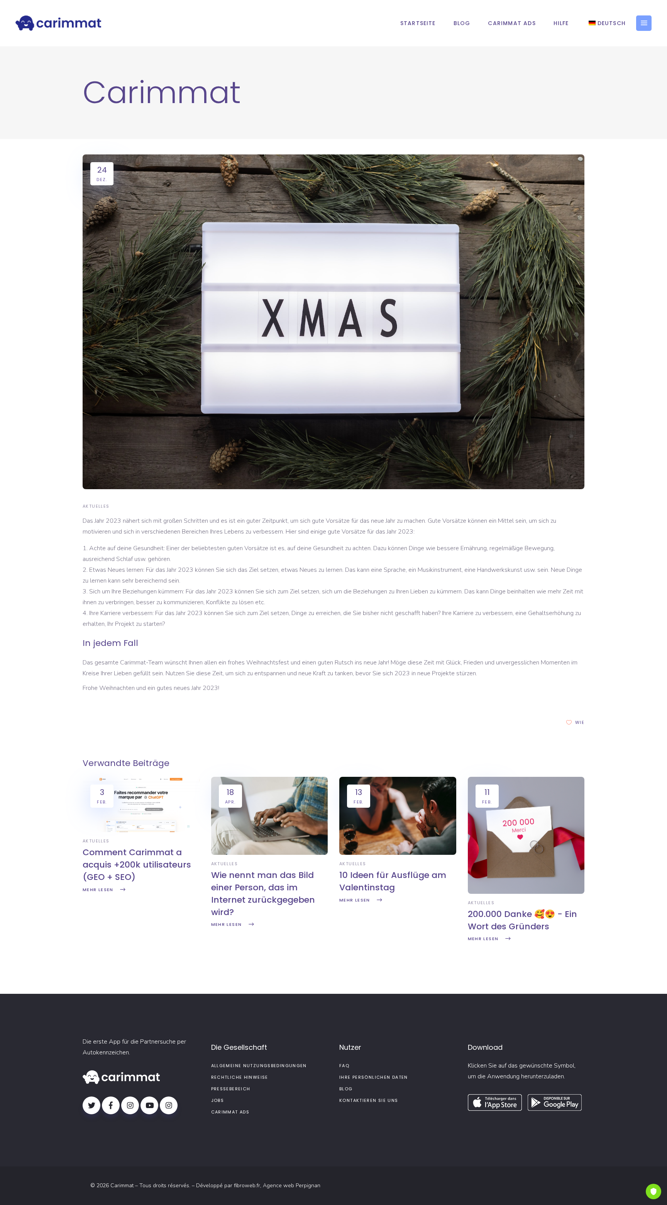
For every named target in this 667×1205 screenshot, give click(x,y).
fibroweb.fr (247, 1185)
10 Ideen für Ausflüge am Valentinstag (392, 881)
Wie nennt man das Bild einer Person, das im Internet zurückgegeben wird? (263, 893)
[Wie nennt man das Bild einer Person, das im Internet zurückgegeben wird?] (269, 853)
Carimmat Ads (230, 1112)
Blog (346, 1089)
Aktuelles (96, 506)
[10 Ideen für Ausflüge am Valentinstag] (397, 853)
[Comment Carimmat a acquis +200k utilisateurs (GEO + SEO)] (141, 830)
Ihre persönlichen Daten (373, 1077)
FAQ (344, 1066)
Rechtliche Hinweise (239, 1077)
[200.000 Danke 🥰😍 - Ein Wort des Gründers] (526, 892)
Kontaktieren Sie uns (368, 1100)
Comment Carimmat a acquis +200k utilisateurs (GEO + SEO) (137, 864)
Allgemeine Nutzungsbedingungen (259, 1066)
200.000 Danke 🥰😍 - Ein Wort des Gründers (522, 920)
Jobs (217, 1100)
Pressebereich (231, 1089)
